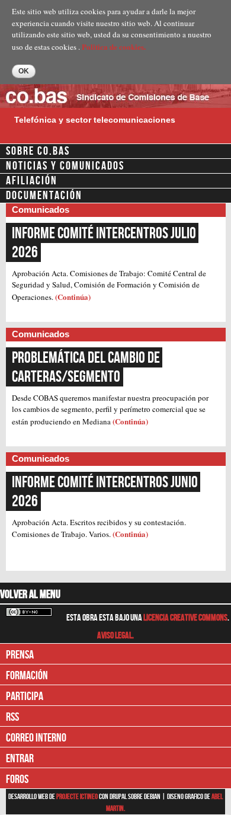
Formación (27, 676)
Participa (24, 696)
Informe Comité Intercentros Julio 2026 (105, 243)
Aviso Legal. (115, 635)
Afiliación (31, 181)
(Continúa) (73, 296)
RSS (12, 717)
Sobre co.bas (38, 151)
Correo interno (36, 738)
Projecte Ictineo (77, 796)
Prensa (20, 655)
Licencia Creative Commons (185, 618)
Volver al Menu (30, 594)
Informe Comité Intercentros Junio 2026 (106, 492)
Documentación (44, 195)
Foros (17, 779)
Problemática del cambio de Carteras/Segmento (87, 367)
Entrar (20, 759)
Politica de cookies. (114, 46)
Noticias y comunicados (65, 166)
